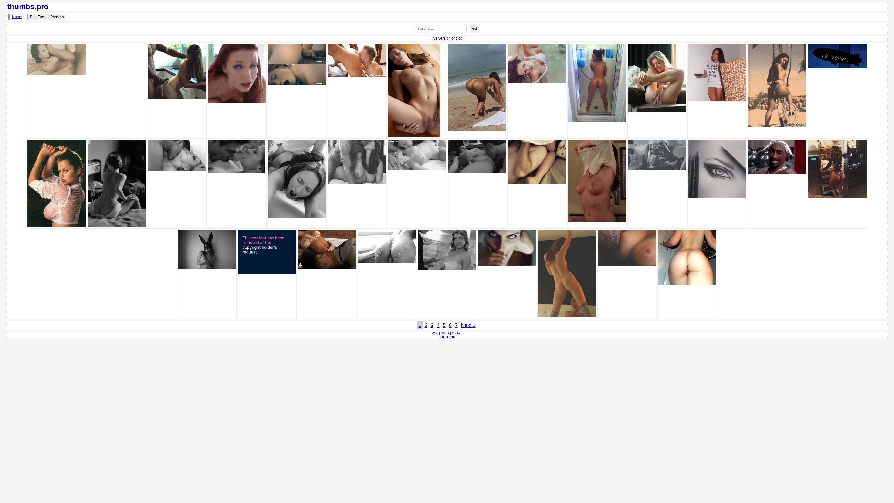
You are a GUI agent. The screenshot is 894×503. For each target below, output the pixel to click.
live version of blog (447, 38)
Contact (457, 333)
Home (17, 17)
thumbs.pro (28, 6)
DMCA (445, 333)
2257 (435, 333)
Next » (468, 325)
